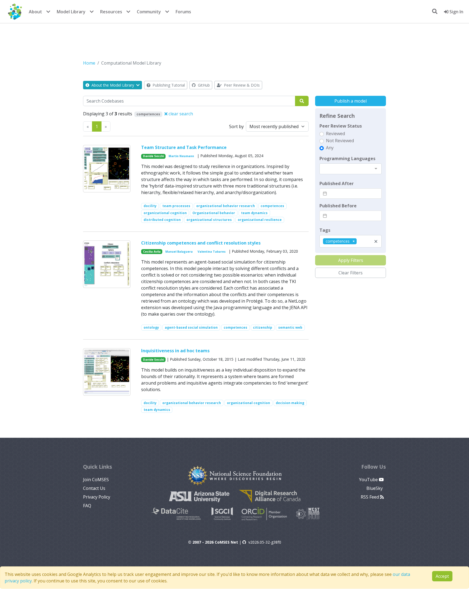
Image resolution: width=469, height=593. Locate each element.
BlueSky (375, 488)
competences (272, 206)
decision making (290, 403)
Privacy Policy (96, 497)
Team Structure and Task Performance (184, 147)
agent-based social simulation (191, 327)
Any (330, 147)
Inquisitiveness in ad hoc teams (175, 351)
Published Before (338, 205)
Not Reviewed (340, 140)
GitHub (203, 85)
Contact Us (94, 488)
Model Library (71, 12)
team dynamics (254, 213)
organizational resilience (260, 219)
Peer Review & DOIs (241, 85)
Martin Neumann (181, 156)
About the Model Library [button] (112, 85)
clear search (180, 114)
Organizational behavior (213, 213)
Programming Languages (347, 158)
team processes (176, 206)
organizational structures (209, 219)
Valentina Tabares (212, 251)
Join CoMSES (96, 480)
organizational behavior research (225, 206)
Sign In (455, 12)
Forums (183, 12)
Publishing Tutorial (168, 85)
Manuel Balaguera (179, 251)
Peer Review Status (340, 126)
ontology (151, 327)
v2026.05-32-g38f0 (264, 542)
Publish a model (350, 101)
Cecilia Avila (152, 251)
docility (150, 206)
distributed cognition (162, 219)
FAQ (87, 506)
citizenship (262, 327)
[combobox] (350, 168)
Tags (324, 230)
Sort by (236, 126)
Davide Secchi (153, 156)
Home (89, 63)
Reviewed (335, 133)
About (35, 12)
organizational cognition (165, 213)
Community (149, 12)
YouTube (369, 480)
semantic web (290, 327)
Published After (336, 183)
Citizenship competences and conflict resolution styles (201, 243)
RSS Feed (370, 497)
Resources (111, 12)
